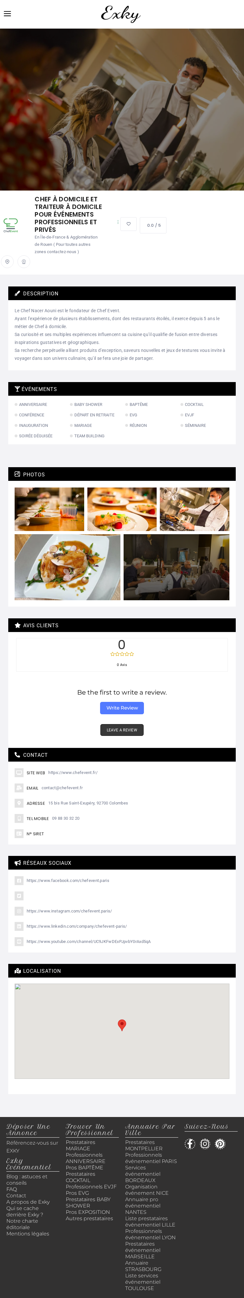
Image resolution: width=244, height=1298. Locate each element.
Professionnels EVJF (91, 1187)
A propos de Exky (28, 1202)
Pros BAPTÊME (84, 1168)
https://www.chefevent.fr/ (73, 772)
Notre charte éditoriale (22, 1224)
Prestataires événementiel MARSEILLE (142, 1250)
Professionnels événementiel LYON (150, 1234)
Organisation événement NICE (147, 1190)
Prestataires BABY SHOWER (88, 1202)
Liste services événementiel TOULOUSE (142, 1282)
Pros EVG (77, 1193)
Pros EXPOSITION (88, 1212)
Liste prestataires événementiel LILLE (150, 1221)
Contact (16, 1196)
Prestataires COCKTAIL (80, 1177)
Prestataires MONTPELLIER (144, 1145)
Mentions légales (27, 1234)
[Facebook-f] (190, 1144)
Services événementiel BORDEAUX (142, 1174)
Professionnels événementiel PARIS (151, 1158)
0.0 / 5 (154, 225)
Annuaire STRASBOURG (143, 1266)
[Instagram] (205, 1144)
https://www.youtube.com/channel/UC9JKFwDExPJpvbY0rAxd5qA (89, 941)
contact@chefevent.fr (62, 787)
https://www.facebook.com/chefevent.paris (68, 880)
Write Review (122, 708)
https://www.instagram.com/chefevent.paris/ (69, 911)
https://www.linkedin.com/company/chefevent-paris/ (77, 926)
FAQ (11, 1189)
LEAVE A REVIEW (122, 730)
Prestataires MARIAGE (80, 1145)
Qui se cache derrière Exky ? (24, 1211)
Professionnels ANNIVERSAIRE (85, 1158)
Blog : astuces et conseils (26, 1180)
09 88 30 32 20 (65, 818)
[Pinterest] (220, 1144)
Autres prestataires (89, 1218)
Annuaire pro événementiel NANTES (142, 1205)
